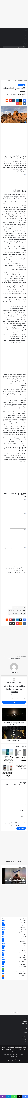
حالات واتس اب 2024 (20, 971)
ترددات (25, 40)
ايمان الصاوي (21, 94)
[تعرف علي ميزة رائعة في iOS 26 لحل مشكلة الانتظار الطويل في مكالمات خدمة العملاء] (7, 752)
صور (21, 80)
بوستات (25, 38)
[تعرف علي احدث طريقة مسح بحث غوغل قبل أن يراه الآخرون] (20, 752)
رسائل (25, 44)
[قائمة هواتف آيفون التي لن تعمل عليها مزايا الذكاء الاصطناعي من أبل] (7, 768)
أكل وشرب (22, 945)
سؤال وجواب (22, 973)
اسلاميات (25, 30)
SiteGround (13, 1051)
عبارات (25, 43)
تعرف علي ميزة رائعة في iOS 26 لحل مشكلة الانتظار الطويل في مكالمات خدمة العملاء (8, 758)
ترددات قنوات (22, 938)
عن (18, 1054)
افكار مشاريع (22, 966)
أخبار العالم (22, 975)
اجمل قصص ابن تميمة (18, 607)
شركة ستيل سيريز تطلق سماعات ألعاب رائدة (21, 765)
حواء (24, 978)
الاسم (24, 804)
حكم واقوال (22, 941)
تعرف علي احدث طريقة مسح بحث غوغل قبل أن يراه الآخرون (21, 759)
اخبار (26, 36)
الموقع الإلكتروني (22, 816)
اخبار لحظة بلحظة (21, 961)
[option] (14, 876)
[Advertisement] (14, 14)
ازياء (24, 934)
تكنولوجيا (23, 964)
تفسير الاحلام (24, 32)
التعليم (23, 948)
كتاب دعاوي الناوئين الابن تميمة (16, 610)
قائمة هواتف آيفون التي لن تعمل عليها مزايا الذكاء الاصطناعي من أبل (7, 773)
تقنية (24, 968)
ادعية (26, 33)
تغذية (24, 943)
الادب (24, 959)
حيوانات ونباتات (22, 952)
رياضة (26, 35)
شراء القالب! (14, 1056)
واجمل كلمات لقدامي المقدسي (16, 613)
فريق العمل (15, 1054)
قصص (20, 85)
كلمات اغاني (22, 922)
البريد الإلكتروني (22, 810)
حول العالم (22, 929)
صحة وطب (22, 927)
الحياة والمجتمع (22, 957)
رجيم (24, 955)
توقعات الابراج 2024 (20, 931)
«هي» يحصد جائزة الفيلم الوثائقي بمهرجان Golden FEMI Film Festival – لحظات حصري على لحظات (14, 880)
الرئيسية (25, 28)
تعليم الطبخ (25, 41)
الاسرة (23, 950)
